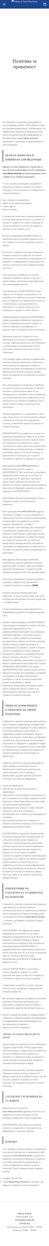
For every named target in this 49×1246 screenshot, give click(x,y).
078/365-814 (24, 1223)
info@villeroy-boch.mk (35, 917)
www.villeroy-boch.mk (28, 138)
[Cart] (44, 4)
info (18, 1182)
